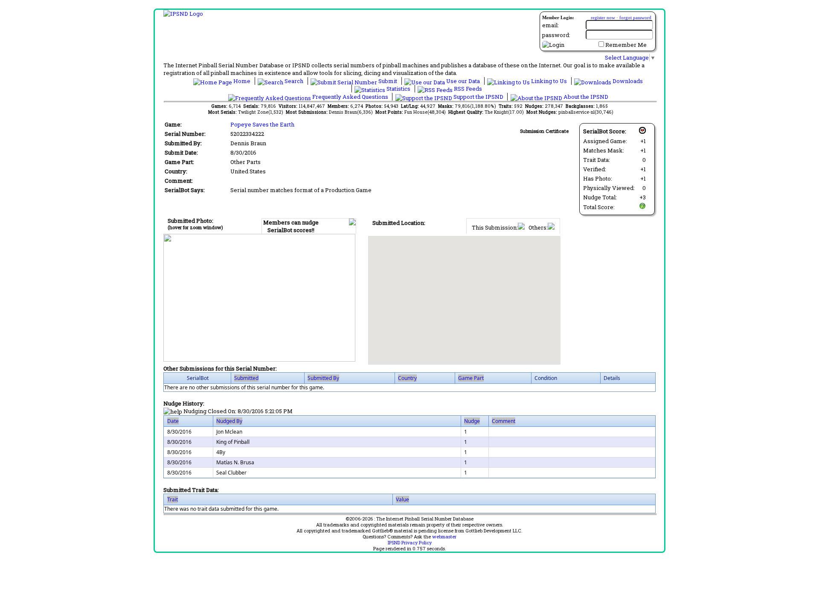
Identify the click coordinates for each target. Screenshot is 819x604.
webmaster (444, 537)
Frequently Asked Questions (350, 97)
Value (402, 499)
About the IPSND (585, 97)
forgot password (635, 17)
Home (242, 81)
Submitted (246, 378)
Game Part (471, 378)
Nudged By (229, 421)
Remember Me (626, 45)
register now (603, 17)
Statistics (398, 88)
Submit (387, 81)
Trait (172, 499)
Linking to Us (549, 81)
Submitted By (323, 378)
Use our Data (463, 81)
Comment (503, 421)
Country (407, 378)
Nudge (472, 421)
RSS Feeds (467, 88)
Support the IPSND (478, 97)
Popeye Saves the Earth (262, 124)
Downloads (627, 81)
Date (173, 421)
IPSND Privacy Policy (410, 543)
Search (294, 81)
